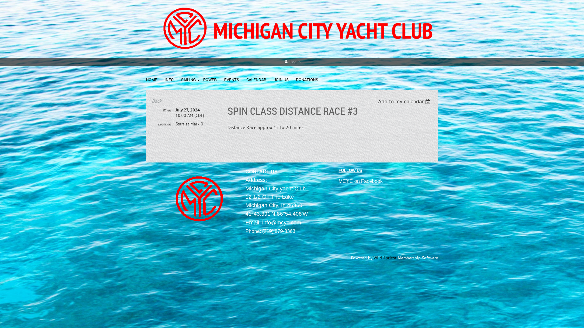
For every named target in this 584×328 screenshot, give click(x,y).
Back (157, 101)
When (167, 110)
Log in (295, 61)
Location (164, 124)
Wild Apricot (385, 258)
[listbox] (405, 101)
